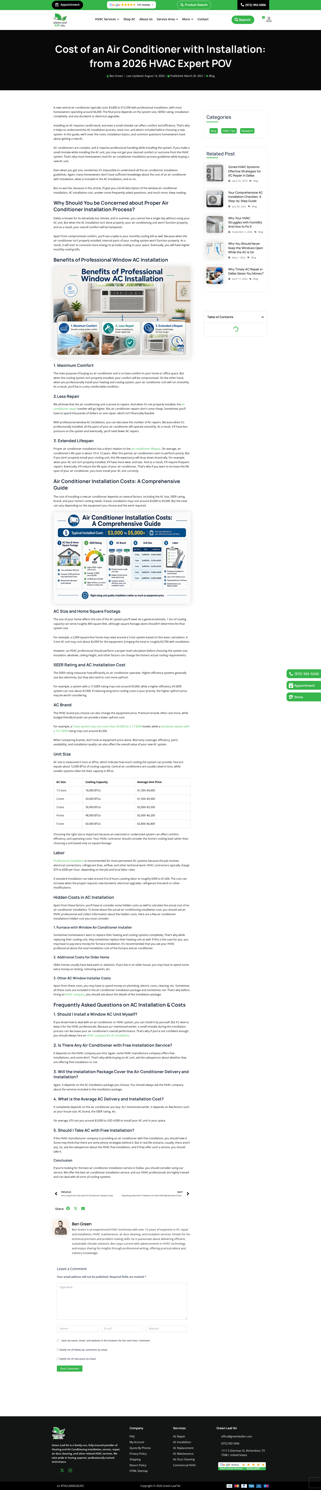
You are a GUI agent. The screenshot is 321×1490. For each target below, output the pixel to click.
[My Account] (268, 19)
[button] (107, 19)
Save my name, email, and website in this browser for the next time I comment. (105, 1340)
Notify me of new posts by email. (78, 1358)
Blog (212, 76)
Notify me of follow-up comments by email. (84, 1349)
